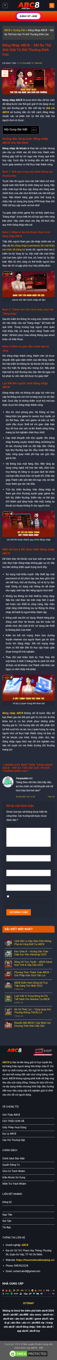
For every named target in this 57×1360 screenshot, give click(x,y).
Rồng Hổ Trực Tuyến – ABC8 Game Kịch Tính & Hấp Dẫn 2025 (33, 963)
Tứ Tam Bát (37, 63)
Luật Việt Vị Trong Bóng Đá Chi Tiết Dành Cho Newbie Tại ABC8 (32, 998)
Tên (9, 852)
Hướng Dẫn (19, 30)
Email (10, 867)
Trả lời (51, 797)
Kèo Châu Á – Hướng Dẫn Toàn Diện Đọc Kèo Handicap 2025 (31, 953)
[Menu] (5, 5)
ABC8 (7, 30)
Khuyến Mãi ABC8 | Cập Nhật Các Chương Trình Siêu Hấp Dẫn (32, 1024)
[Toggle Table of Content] (32, 130)
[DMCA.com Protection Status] (28, 1353)
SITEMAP (28, 1303)
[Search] (51, 5)
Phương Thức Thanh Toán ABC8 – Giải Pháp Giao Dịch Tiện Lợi (32, 974)
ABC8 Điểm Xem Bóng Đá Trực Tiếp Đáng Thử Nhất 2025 (31, 984)
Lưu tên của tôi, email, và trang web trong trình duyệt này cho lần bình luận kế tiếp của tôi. (28, 901)
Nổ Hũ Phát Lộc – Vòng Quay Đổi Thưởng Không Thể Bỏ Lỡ (32, 1011)
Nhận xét (18, 989)
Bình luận (12, 825)
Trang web (12, 881)
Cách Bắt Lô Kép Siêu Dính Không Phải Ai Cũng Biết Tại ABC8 (32, 943)
